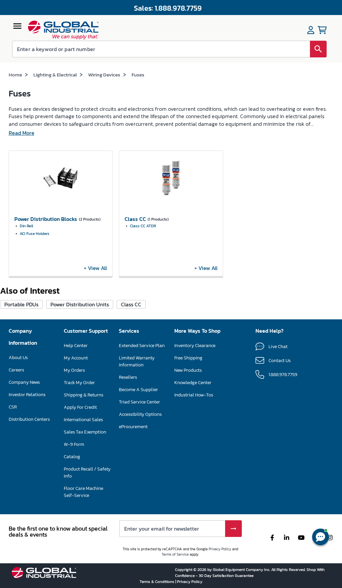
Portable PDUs (21, 304)
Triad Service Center (139, 401)
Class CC (131, 304)
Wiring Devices (104, 74)
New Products (188, 370)
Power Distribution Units (79, 304)
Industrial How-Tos (193, 394)
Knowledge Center (192, 382)
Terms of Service (175, 554)
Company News (24, 382)
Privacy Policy (220, 549)
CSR (13, 406)
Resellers (128, 377)
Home (15, 74)
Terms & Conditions (157, 582)
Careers (16, 369)
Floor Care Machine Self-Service (83, 492)
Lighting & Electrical (55, 74)
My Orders (74, 370)
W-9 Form (74, 444)
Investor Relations (27, 394)
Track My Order (79, 382)
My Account (76, 357)
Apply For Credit (80, 407)
